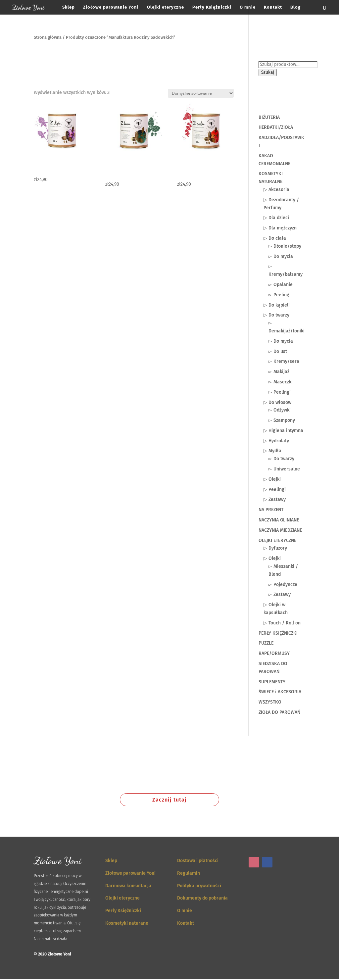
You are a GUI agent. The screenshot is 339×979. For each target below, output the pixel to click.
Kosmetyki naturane (126, 923)
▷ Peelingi (275, 489)
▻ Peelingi (279, 295)
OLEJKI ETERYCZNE (277, 540)
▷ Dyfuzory (275, 548)
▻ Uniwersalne (284, 469)
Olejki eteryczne (165, 7)
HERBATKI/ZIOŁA (276, 127)
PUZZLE (266, 643)
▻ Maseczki (280, 382)
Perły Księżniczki (211, 7)
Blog (295, 7)
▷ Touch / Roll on (282, 623)
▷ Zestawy (275, 499)
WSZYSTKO (270, 702)
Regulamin (188, 873)
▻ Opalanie (280, 284)
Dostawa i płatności (197, 860)
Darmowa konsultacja (128, 886)
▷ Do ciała (275, 238)
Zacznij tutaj (169, 800)
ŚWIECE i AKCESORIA (280, 692)
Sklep (68, 7)
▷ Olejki (272, 479)
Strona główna (48, 37)
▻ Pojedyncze (282, 584)
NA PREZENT (271, 510)
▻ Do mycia (280, 256)
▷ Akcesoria (276, 189)
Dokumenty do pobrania (202, 898)
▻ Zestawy (279, 594)
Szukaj (267, 72)
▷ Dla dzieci (276, 217)
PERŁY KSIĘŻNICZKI (278, 633)
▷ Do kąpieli (277, 305)
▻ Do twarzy (281, 459)
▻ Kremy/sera (283, 361)
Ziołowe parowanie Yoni (111, 7)
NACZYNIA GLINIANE (279, 520)
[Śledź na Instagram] (254, 862)
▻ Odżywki (279, 410)
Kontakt (273, 7)
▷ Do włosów (277, 402)
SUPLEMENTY (272, 682)
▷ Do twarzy (276, 315)
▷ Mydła (272, 451)
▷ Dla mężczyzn (280, 228)
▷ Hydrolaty (276, 441)
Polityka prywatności (199, 886)
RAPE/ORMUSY (274, 653)
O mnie (248, 7)
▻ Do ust (277, 351)
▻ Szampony (281, 420)
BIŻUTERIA (269, 117)
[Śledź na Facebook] (267, 862)
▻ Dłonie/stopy (284, 246)
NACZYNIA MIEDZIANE (280, 530)
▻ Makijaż (278, 371)
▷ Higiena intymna (283, 430)
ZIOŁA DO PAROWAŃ (279, 712)
